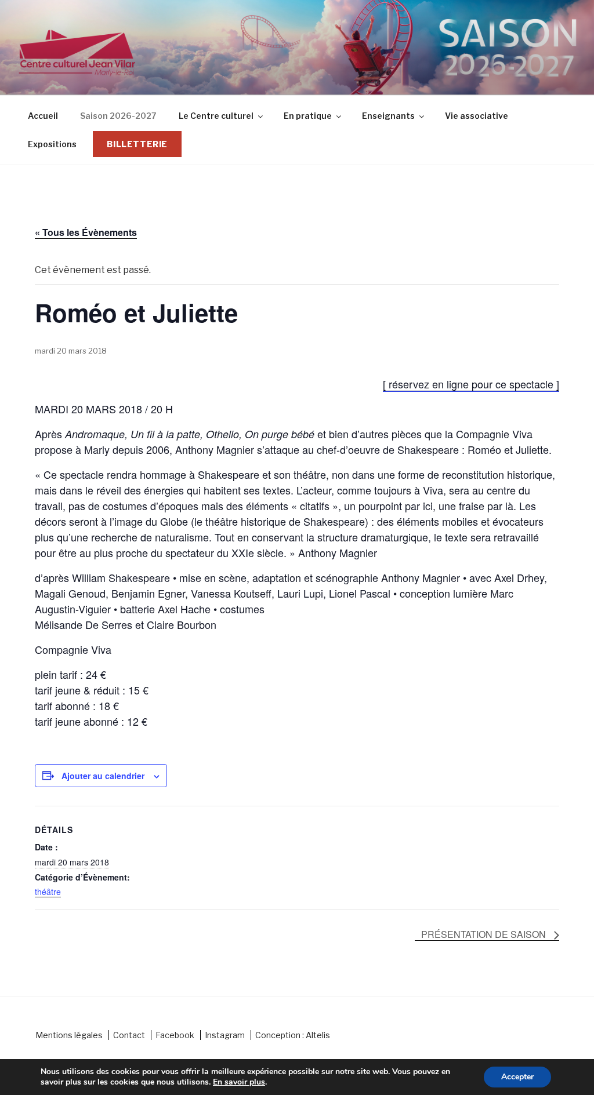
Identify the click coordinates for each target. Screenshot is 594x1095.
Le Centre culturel (216, 116)
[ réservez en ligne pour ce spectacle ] (471, 383)
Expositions (52, 144)
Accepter (517, 1076)
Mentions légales (69, 1035)
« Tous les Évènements (86, 232)
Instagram (225, 1035)
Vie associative (476, 116)
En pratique (308, 116)
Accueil (43, 116)
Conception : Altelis (292, 1035)
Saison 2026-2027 (118, 116)
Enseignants (388, 116)
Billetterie (137, 144)
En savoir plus (239, 1082)
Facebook (174, 1035)
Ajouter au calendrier (102, 775)
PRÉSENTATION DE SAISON (484, 934)
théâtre (48, 891)
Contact (129, 1035)
